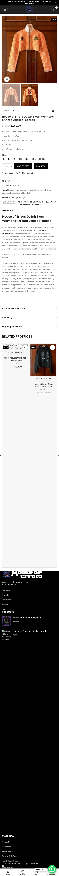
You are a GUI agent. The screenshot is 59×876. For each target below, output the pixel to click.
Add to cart (23, 166)
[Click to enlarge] (7, 79)
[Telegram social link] (23, 197)
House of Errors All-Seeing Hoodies (30, 631)
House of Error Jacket (16, 190)
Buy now (40, 166)
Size (4, 155)
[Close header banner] (55, 2)
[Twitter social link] (13, 197)
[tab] (9, 202)
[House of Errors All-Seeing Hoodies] (6, 732)
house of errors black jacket (27, 617)
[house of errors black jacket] (6, 621)
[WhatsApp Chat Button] (52, 869)
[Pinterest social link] (17, 197)
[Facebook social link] (10, 197)
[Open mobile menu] (5, 9)
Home (4, 111)
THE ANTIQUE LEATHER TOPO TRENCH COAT (16, 359)
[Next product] (55, 110)
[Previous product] (50, 110)
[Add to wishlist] (25, 347)
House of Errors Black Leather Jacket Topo (43, 385)
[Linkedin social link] (20, 197)
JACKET (12, 111)
